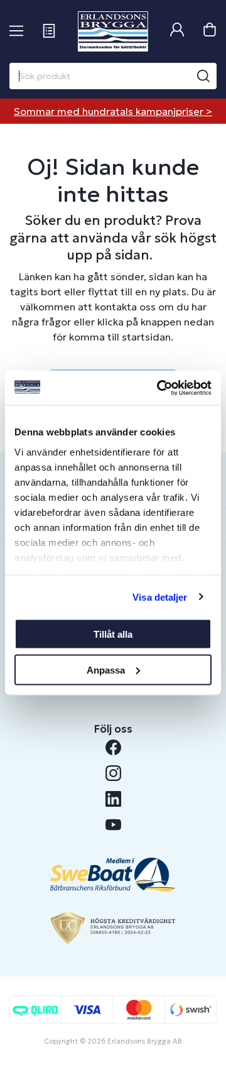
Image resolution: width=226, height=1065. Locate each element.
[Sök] (203, 76)
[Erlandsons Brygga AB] (113, 31)
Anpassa (106, 669)
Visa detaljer (159, 596)
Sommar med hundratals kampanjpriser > (113, 111)
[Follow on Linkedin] (113, 799)
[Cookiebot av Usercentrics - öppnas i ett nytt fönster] (159, 388)
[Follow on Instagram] (113, 773)
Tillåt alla (113, 634)
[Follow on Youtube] (113, 825)
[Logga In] (177, 31)
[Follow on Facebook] (113, 747)
